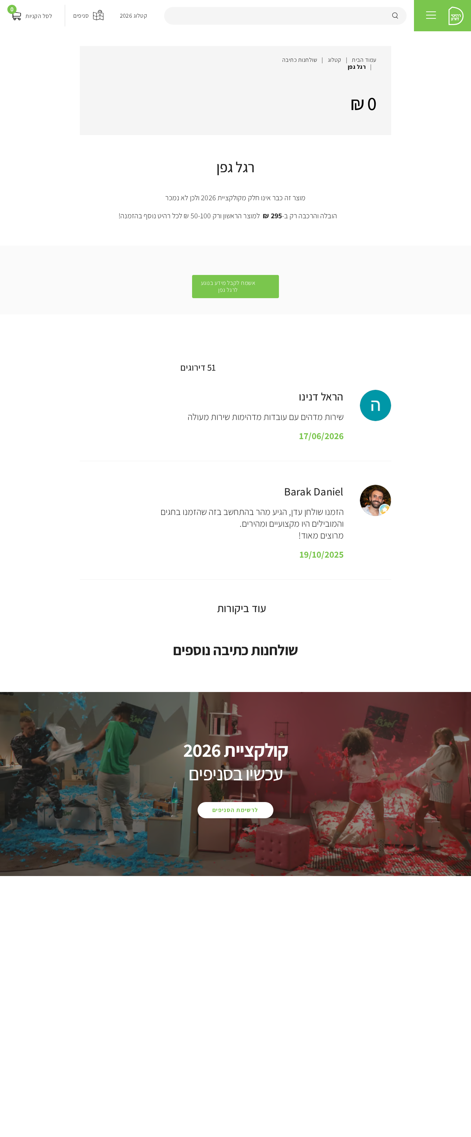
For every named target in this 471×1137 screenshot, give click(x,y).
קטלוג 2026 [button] (134, 16)
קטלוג (334, 60)
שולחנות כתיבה (299, 60)
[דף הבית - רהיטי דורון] (456, 16)
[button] (431, 15)
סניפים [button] (81, 16)
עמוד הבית (364, 60)
